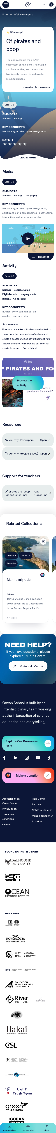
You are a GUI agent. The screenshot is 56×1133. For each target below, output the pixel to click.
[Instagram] (27, 758)
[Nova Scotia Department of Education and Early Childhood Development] (22, 942)
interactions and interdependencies (21, 217)
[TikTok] (49, 758)
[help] (51, 5)
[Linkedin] (16, 758)
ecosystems (39, 131)
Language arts (28, 294)
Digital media (9, 294)
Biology (18, 118)
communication (27, 311)
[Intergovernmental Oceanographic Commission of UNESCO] (16, 927)
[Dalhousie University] (22, 865)
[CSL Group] (15, 1048)
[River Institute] (20, 1002)
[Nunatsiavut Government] (44, 1002)
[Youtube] (38, 758)
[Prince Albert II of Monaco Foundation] (23, 988)
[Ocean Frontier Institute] (22, 896)
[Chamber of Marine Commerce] (20, 1079)
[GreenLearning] (20, 1110)
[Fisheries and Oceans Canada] (24, 973)
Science (7, 118)
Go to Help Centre (31, 666)
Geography (31, 195)
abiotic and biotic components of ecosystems (27, 212)
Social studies (22, 289)
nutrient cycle (24, 131)
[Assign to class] (43, 541)
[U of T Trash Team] (23, 1094)
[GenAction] (20, 1018)
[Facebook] (4, 758)
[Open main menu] (5, 4)
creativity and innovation (15, 315)
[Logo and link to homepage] (28, 4)
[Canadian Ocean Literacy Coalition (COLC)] (24, 958)
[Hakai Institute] (20, 1033)
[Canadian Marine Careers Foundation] (20, 1063)
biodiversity (8, 131)
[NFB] (16, 881)
